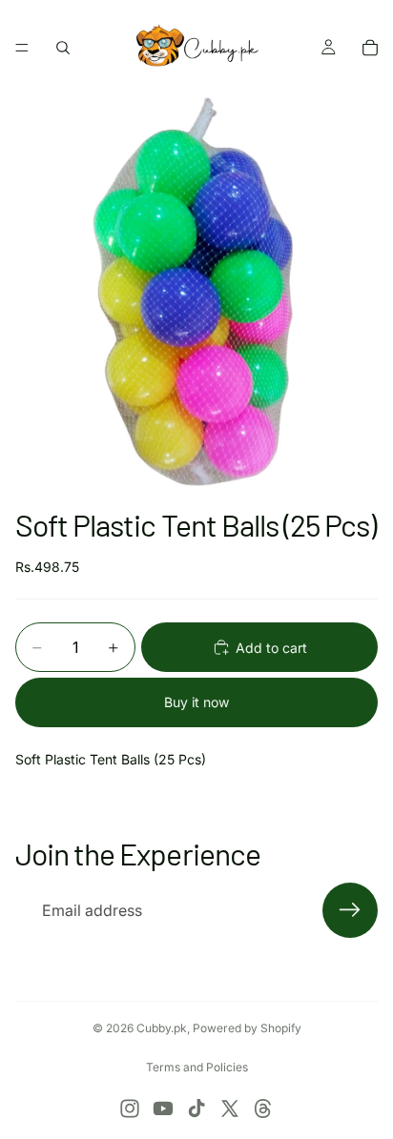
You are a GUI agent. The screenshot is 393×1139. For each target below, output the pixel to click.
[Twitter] (229, 1108)
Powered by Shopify (247, 1028)
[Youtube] (163, 1108)
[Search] (63, 48)
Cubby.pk (161, 1028)
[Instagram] (129, 1108)
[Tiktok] (196, 1108)
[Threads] (263, 1108)
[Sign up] (350, 910)
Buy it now (196, 702)
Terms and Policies (197, 1067)
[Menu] (22, 48)
